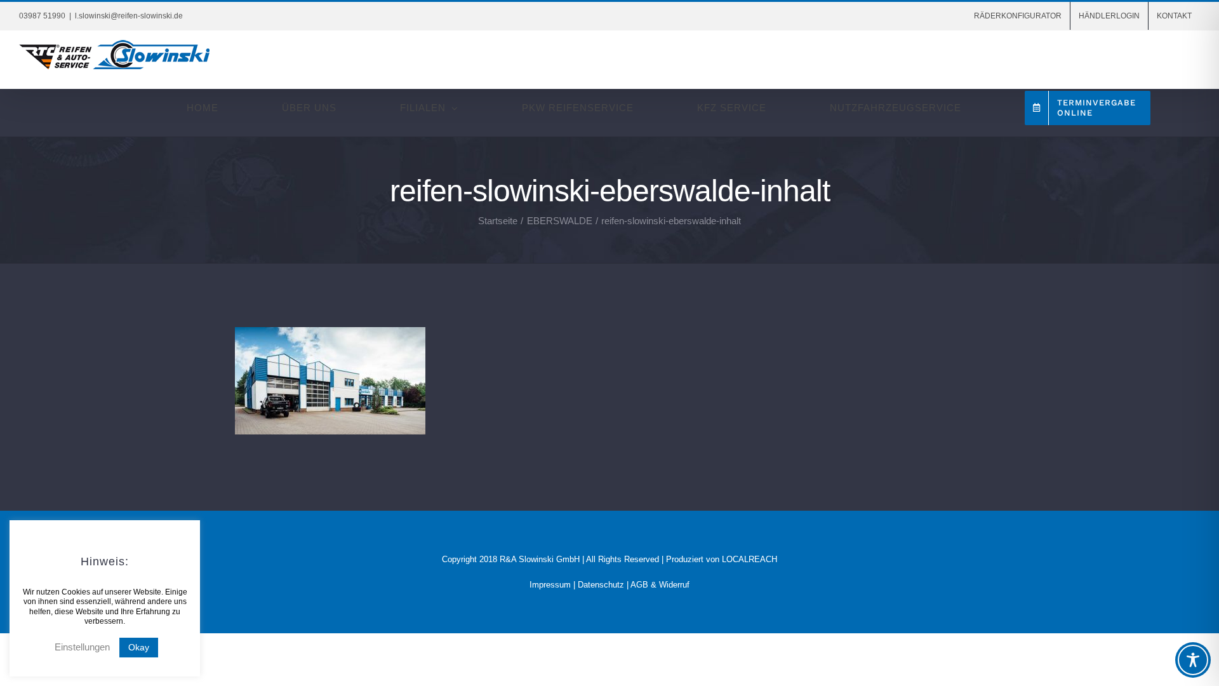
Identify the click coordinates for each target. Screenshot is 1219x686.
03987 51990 (42, 15)
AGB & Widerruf (659, 584)
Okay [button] (138, 647)
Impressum (550, 584)
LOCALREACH (749, 559)
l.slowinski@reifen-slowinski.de (129, 15)
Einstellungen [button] (82, 647)
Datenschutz (601, 584)
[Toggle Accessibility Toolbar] (1192, 659)
